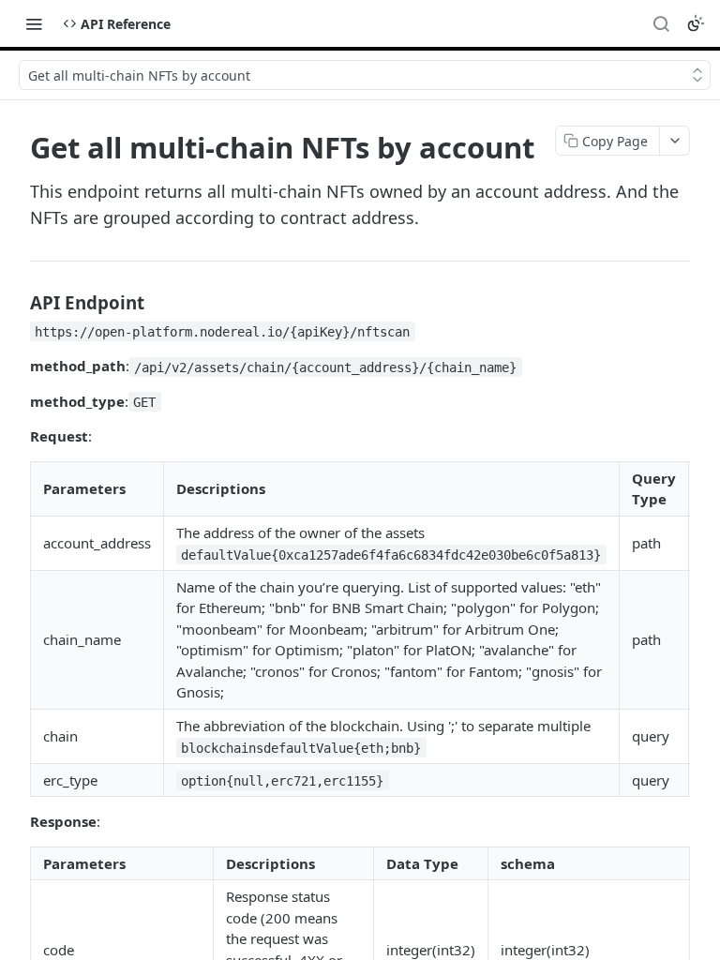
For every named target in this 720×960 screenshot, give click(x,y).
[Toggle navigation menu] (34, 23)
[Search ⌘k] (661, 23)
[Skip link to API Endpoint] (17, 302)
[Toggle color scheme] (696, 23)
